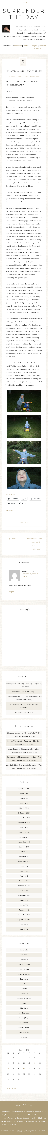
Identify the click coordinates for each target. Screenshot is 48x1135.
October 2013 (24, 847)
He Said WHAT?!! (24, 998)
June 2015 (24, 794)
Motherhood (34, 76)
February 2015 (24, 813)
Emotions (24, 979)
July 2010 (24, 924)
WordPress (21, 1131)
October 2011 (24, 891)
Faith (24, 984)
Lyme (24, 1003)
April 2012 (24, 876)
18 (24, 1069)
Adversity (24, 950)
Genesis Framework (38, 1130)
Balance (12, 76)
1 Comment (24, 522)
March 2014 (24, 832)
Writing (24, 1037)
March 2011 (24, 905)
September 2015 (24, 789)
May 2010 (24, 929)
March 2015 (24, 808)
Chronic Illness (22, 76)
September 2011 (24, 895)
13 (34, 1063)
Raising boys (24, 1018)
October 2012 (24, 866)
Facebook (18, 46)
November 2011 (24, 886)
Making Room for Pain (24, 712)
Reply (11, 592)
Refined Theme (21, 1130)
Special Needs (24, 1027)
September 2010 (24, 920)
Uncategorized (24, 1032)
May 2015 (24, 798)
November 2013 (24, 842)
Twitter (26, 46)
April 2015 (24, 803)
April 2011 (24, 900)
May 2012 (24, 871)
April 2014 (24, 827)
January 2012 (24, 881)
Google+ (34, 46)
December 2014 (24, 818)
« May (8, 1089)
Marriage (24, 1008)
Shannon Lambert (14, 733)
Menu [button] (25, 2)
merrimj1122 (11, 765)
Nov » (14, 1089)
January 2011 (24, 910)
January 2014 (24, 837)
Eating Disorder (24, 974)
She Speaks (24, 1023)
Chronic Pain (24, 969)
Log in (28, 1131)
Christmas (24, 960)
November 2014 (24, 823)
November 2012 (24, 861)
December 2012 (24, 857)
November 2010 (24, 915)
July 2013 (24, 852)
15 (8, 1069)
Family (24, 989)
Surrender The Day (24, 14)
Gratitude (24, 994)
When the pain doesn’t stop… (24, 692)
